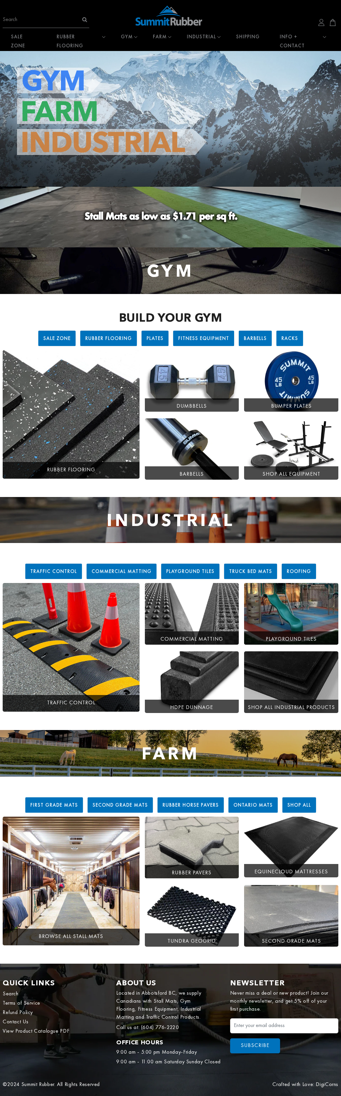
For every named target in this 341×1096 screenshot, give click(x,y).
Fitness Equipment (203, 338)
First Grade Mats (54, 805)
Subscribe (255, 1045)
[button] (333, 22)
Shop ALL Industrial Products (291, 707)
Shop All (299, 805)
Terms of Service (21, 1003)
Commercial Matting (122, 571)
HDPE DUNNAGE (191, 707)
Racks (289, 338)
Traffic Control (53, 571)
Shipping (248, 36)
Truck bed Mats (250, 571)
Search (11, 994)
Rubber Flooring (108, 338)
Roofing (299, 571)
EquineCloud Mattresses (291, 872)
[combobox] (46, 19)
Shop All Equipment (291, 474)
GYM (170, 270)
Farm (171, 753)
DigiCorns (327, 1084)
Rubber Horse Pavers (191, 805)
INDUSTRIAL (171, 520)
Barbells (255, 338)
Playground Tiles (190, 571)
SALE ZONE (57, 338)
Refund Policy (18, 1012)
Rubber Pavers (191, 873)
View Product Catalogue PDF (36, 1031)
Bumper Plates (291, 406)
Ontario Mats (253, 805)
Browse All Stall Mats (71, 936)
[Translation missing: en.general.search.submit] (84, 20)
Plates (155, 338)
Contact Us (15, 1022)
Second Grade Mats (120, 805)
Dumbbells (191, 406)
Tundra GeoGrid (192, 941)
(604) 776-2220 (160, 1027)
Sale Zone (18, 41)
